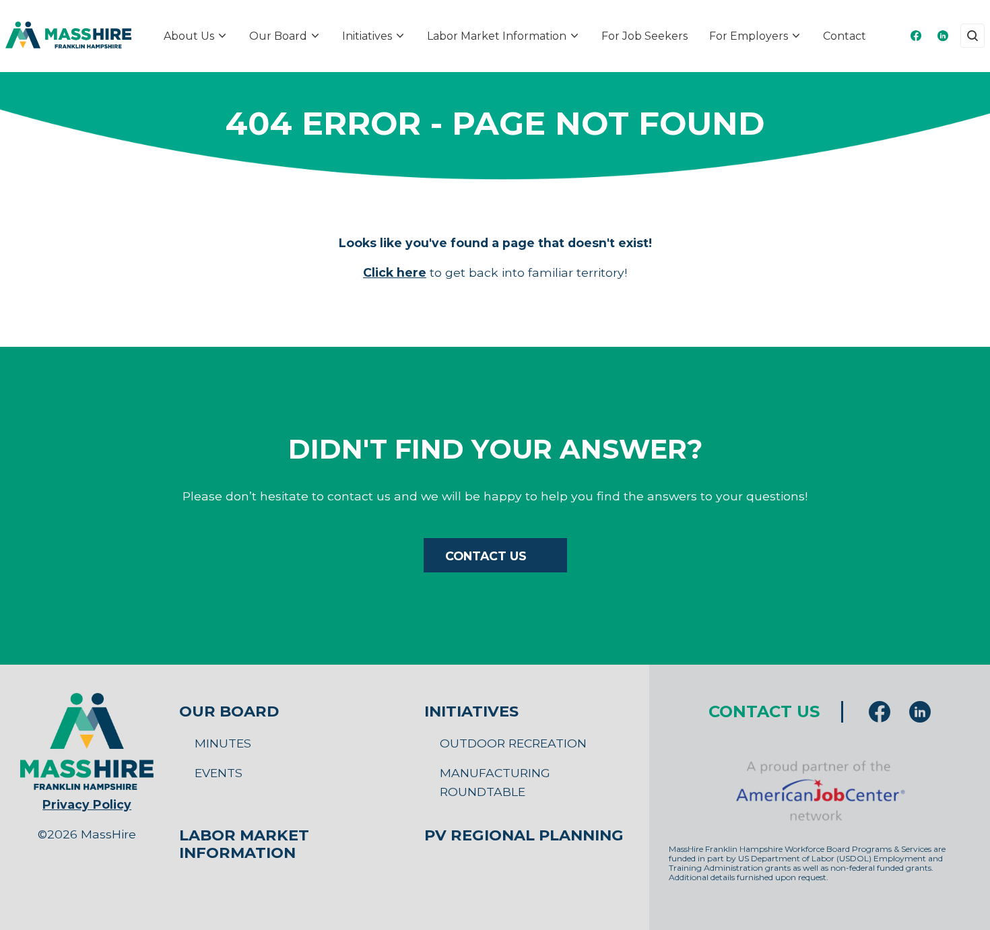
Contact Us (486, 556)
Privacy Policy (86, 804)
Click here (394, 272)
